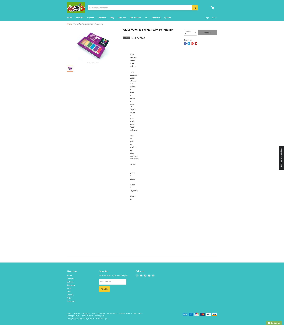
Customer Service (124, 313)
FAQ (146, 18)
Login (207, 18)
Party (112, 18)
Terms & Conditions (98, 313)
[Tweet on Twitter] (188, 43)
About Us (77, 313)
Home (69, 18)
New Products (135, 18)
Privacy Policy (137, 313)
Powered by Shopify (101, 319)
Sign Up (104, 289)
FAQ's (69, 298)
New (68, 292)
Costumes (102, 18)
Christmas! (156, 18)
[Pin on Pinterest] (196, 43)
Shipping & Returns (73, 316)
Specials (167, 18)
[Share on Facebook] (185, 43)
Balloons (90, 18)
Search (69, 313)
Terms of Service (87, 316)
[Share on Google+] (192, 43)
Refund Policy (111, 313)
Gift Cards (122, 18)
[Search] (195, 7)
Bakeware (79, 18)
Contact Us (71, 301)
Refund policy (99, 316)
